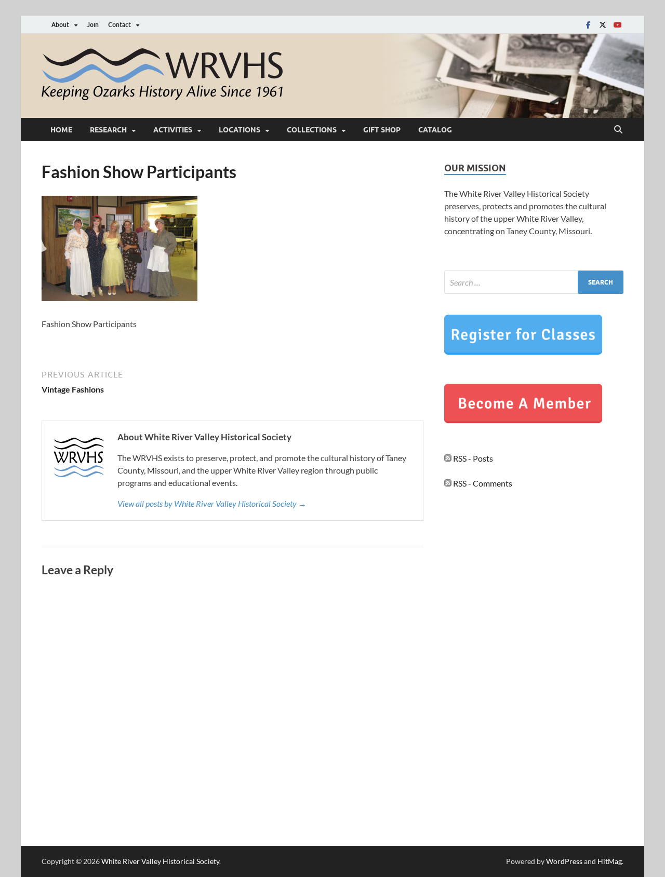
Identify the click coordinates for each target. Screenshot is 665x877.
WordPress (564, 861)
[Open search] (618, 130)
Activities (172, 130)
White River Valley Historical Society (160, 861)
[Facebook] (588, 25)
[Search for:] (533, 282)
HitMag (609, 861)
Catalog (435, 130)
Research (108, 130)
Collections (312, 130)
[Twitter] (602, 25)
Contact (119, 25)
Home (61, 130)
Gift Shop (382, 130)
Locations (239, 130)
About (60, 25)
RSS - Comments (481, 483)
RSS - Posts (472, 458)
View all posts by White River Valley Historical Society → (212, 503)
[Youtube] (617, 25)
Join (93, 25)
